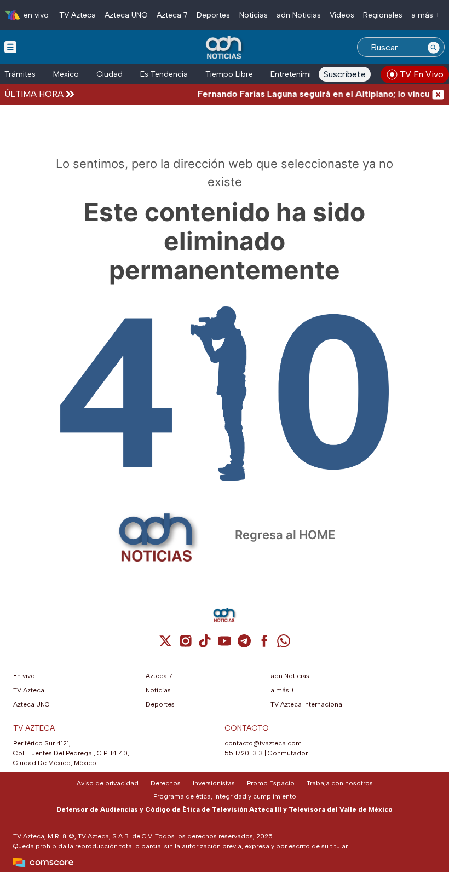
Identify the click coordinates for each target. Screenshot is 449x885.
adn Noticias (299, 15)
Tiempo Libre (229, 74)
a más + (425, 15)
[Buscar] (434, 47)
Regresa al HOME (285, 535)
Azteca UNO (126, 15)
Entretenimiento (298, 74)
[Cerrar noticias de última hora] (438, 94)
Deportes (213, 15)
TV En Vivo (422, 74)
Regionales (382, 15)
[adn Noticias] (225, 48)
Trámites (20, 74)
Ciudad (109, 74)
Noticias (253, 15)
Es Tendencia (164, 74)
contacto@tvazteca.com (263, 743)
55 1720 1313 (244, 753)
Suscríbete (345, 74)
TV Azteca (77, 15)
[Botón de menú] (10, 46)
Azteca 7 (172, 15)
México (66, 74)
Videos (342, 15)
